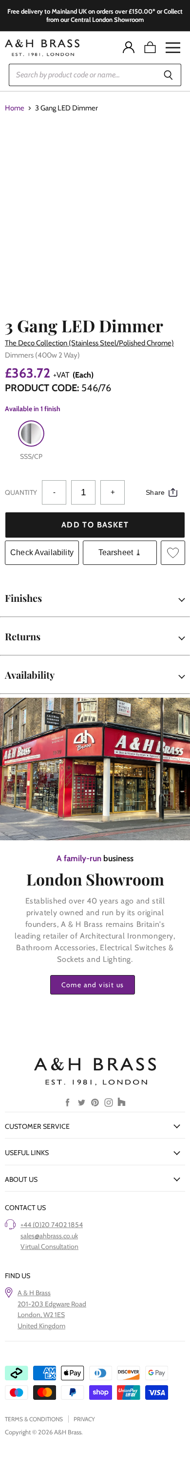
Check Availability (42, 552)
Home (14, 108)
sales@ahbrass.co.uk (49, 1235)
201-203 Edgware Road (52, 1304)
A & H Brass (34, 1292)
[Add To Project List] (173, 553)
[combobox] (82, 75)
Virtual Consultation (49, 1246)
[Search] (168, 75)
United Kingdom (41, 1325)
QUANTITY (21, 492)
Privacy (84, 1419)
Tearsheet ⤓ (120, 552)
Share (155, 492)
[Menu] (173, 47)
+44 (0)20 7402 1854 (51, 1224)
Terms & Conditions (34, 1419)
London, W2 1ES (41, 1314)
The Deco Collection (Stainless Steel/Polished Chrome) (89, 343)
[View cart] (150, 47)
